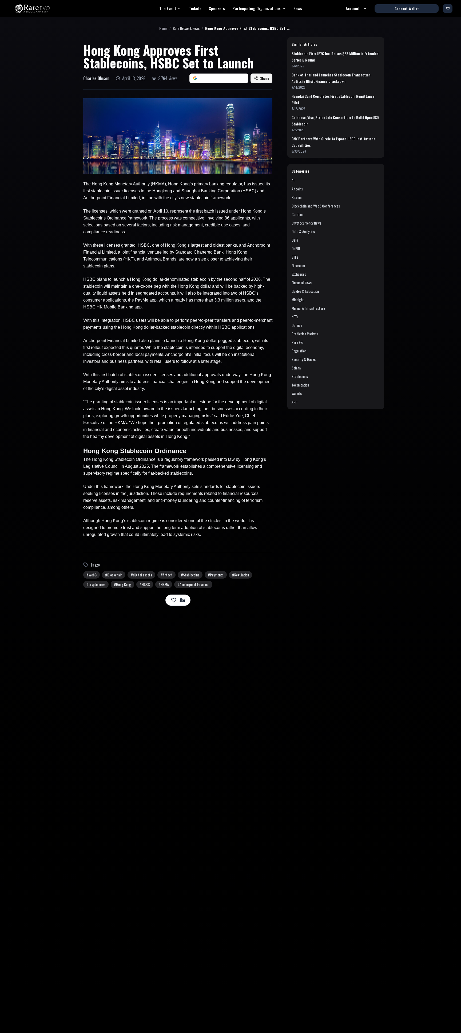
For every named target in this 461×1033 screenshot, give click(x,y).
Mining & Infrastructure (308, 308)
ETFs (295, 257)
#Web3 (91, 574)
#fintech (166, 574)
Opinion (297, 325)
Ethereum (298, 265)
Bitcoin (296, 197)
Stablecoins (300, 376)
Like (181, 600)
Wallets (297, 393)
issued (259, 184)
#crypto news (95, 584)
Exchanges (299, 274)
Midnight (298, 299)
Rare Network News (186, 28)
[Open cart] (447, 8)
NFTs (295, 316)
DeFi (295, 240)
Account (353, 8)
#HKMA (163, 584)
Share (264, 78)
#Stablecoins (190, 574)
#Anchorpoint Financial (193, 584)
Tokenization (300, 385)
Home (163, 28)
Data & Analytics (303, 231)
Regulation (299, 350)
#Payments (216, 574)
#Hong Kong (122, 584)
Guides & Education (305, 291)
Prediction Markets (305, 333)
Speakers (217, 8)
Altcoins (297, 189)
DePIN (296, 248)
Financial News (302, 282)
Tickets (195, 8)
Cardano (297, 214)
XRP (294, 402)
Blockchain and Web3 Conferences (316, 206)
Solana (296, 368)
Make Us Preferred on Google (222, 78)
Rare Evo (297, 342)
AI (293, 180)
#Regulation (240, 574)
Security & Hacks (304, 359)
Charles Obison (96, 78)
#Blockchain (113, 574)
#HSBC (145, 584)
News (297, 8)
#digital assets (141, 574)
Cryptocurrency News (306, 223)
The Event (167, 8)
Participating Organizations (256, 8)
